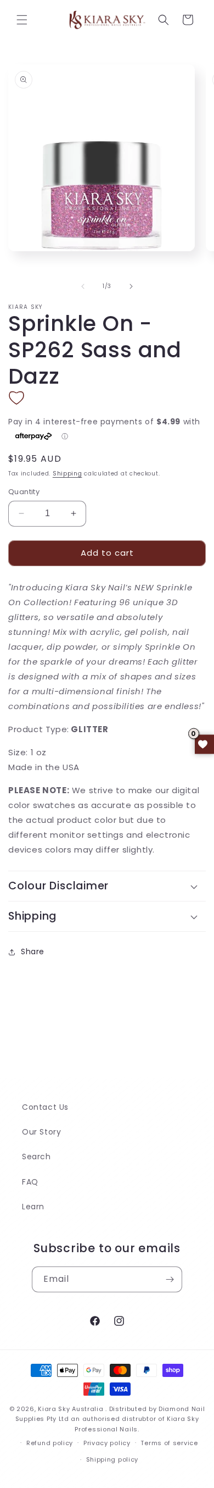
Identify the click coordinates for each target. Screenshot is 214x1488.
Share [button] (32, 951)
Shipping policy (112, 1459)
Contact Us (45, 1107)
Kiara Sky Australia (70, 1408)
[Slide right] (131, 286)
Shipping (67, 473)
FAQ (30, 1181)
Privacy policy (107, 1443)
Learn (33, 1206)
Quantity (24, 491)
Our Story (41, 1131)
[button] (22, 20)
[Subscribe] (169, 1279)
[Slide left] (83, 286)
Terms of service (169, 1443)
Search (36, 1156)
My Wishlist (204, 744)
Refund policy (49, 1443)
